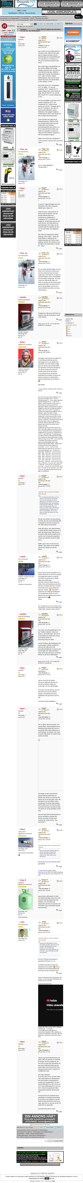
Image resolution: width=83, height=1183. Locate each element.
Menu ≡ (78, 17)
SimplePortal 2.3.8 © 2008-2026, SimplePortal (42, 1173)
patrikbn (23, 297)
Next (24, 26)
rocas (69, 333)
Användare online (71, 325)
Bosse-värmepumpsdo (22, 20)
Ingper (22, 37)
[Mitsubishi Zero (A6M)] (19, 855)
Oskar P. (23, 880)
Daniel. (70, 335)
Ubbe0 (22, 829)
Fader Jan (23, 149)
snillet (22, 922)
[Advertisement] (8, 270)
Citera (60, 38)
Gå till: (46, 1141)
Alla (27, 26)
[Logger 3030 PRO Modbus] (40, 1157)
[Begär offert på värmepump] (40, 1164)
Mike (69, 327)
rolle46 (22, 556)
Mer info (51, 1178)
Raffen (22, 342)
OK (47, 1178)
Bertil (13, 20)
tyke (69, 329)
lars (69, 331)
